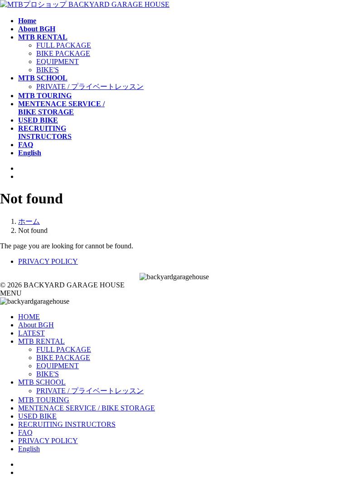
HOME (29, 317)
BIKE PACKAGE (63, 53)
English (29, 449)
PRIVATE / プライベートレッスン (90, 86)
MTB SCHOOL (42, 382)
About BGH (36, 325)
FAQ (25, 432)
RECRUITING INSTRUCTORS (67, 424)
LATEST (31, 333)
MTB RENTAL (41, 341)
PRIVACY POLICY (48, 261)
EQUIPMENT (57, 61)
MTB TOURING (43, 400)
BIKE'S (47, 70)
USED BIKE (37, 416)
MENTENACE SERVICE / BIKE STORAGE (86, 408)
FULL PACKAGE (63, 45)
